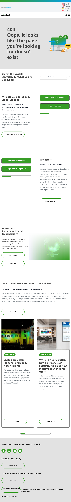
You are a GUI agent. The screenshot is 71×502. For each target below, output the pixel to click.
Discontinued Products (11, 489)
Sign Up (13, 481)
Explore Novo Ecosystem (13, 134)
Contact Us (13, 466)
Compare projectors (52, 201)
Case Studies (9, 355)
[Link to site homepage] (6, 15)
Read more (15, 421)
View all (13, 312)
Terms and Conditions (40, 489)
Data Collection (56, 489)
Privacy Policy (26, 489)
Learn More (13, 255)
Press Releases (46, 355)
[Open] (69, 15)
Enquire (13, 264)
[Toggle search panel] (66, 15)
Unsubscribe (25, 491)
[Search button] (66, 77)
